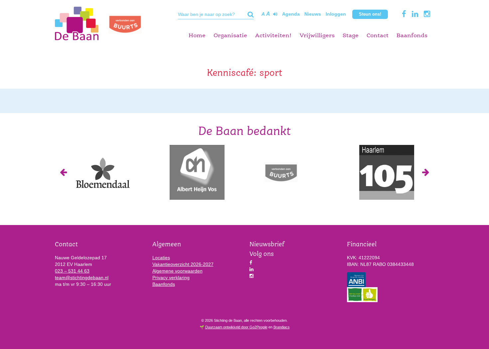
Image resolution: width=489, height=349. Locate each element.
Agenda (291, 14)
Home (197, 36)
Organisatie (230, 36)
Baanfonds (412, 36)
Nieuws (312, 14)
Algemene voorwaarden (177, 271)
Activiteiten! (273, 36)
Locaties (161, 257)
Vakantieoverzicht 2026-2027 (183, 264)
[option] (102, 172)
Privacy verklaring (171, 277)
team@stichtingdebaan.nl (81, 277)
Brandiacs (281, 327)
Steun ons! (370, 14)
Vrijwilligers (317, 36)
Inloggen (336, 14)
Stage (351, 36)
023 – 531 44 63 (72, 271)
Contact (378, 36)
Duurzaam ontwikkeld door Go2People (236, 327)
